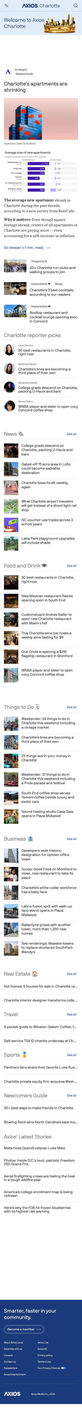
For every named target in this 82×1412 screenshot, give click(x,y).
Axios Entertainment (15, 1374)
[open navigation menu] (6, 5)
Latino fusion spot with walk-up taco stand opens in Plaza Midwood (46, 910)
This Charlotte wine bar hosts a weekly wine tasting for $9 (46, 635)
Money (58, 284)
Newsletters (10, 1368)
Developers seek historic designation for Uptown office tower (45, 854)
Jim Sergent (20, 69)
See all (71, 434)
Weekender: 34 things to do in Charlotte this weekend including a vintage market (48, 723)
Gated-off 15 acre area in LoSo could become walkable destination (46, 468)
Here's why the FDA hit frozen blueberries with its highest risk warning (37, 1209)
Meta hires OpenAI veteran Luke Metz (34, 1148)
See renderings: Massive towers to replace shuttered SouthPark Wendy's (47, 947)
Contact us (10, 1361)
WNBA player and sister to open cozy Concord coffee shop (48, 408)
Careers (8, 1355)
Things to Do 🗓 (39, 261)
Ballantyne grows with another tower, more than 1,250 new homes (46, 929)
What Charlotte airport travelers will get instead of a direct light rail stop (48, 505)
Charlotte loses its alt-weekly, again (44, 485)
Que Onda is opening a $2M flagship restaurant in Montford (47, 653)
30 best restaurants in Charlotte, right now (44, 352)
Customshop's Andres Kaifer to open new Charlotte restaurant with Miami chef (46, 618)
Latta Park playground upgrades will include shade (48, 540)
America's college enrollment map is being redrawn (38, 1193)
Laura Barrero (25, 345)
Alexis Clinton (25, 401)
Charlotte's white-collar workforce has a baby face (48, 889)
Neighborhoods (24, 73)
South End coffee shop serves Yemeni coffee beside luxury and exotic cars (47, 797)
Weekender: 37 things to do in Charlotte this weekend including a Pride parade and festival (48, 778)
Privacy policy (45, 1355)
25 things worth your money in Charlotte (46, 758)
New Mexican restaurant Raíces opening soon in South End (47, 598)
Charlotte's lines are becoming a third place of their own (44, 371)
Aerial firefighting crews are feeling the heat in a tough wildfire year (39, 1178)
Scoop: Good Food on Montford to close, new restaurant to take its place (48, 873)
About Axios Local (13, 1342)
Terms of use (44, 1361)
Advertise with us (13, 1349)
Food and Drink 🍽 (40, 284)
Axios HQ (42, 1349)
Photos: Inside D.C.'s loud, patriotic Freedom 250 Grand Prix (39, 1162)
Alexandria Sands (27, 383)
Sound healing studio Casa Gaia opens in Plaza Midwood (47, 813)
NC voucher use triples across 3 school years (47, 522)
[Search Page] (75, 5)
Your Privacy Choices (49, 1368)
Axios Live (43, 1342)
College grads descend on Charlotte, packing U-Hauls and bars (48, 389)
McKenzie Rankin (27, 364)
